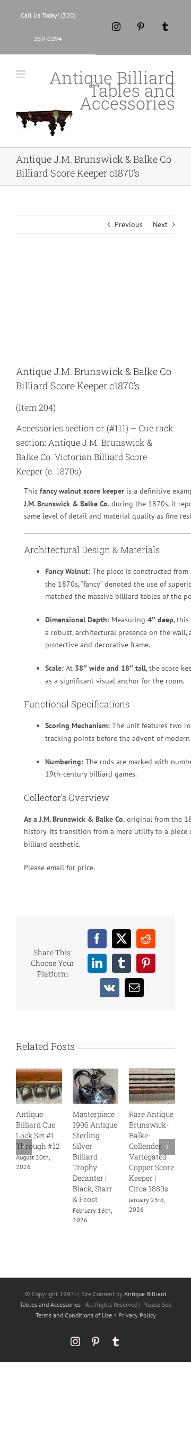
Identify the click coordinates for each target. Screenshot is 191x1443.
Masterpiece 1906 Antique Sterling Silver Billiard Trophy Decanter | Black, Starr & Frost (95, 1156)
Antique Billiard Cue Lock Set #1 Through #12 (38, 1130)
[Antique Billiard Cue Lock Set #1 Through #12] (39, 1073)
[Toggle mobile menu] (21, 74)
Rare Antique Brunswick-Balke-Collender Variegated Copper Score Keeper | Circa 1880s (151, 1151)
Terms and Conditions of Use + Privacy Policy (96, 1315)
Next (160, 224)
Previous (129, 224)
